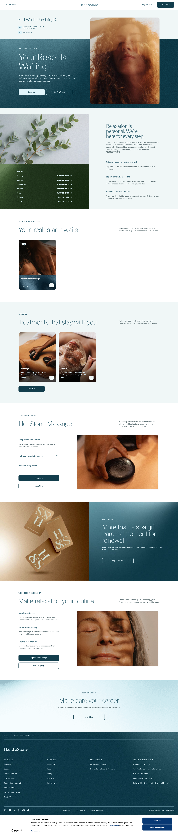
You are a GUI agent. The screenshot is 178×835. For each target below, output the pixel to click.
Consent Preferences (96, 810)
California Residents (140, 774)
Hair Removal (52, 783)
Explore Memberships (98, 764)
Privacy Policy (67, 810)
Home (6, 736)
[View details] (51, 285)
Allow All (157, 820)
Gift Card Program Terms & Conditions (147, 769)
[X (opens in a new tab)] (14, 810)
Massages (51, 764)
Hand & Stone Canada (12, 792)
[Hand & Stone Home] (16, 749)
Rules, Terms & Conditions (143, 778)
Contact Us (8, 797)
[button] (38, 439)
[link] (37, 265)
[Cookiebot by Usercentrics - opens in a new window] (17, 831)
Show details (35, 831)
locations (14, 736)
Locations (7, 769)
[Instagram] (5, 810)
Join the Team (9, 778)
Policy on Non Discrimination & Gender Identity (150, 783)
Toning (49, 774)
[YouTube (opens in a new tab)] (23, 810)
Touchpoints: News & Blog (13, 783)
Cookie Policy (80, 810)
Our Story (7, 764)
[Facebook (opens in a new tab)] (10, 810)
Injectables (51, 778)
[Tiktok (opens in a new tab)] (28, 810)
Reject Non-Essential (157, 827)
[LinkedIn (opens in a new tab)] (19, 810)
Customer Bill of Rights (141, 764)
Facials (49, 769)
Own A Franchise (10, 774)
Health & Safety (9, 788)
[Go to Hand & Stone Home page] (89, 5)
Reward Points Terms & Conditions (102, 769)
